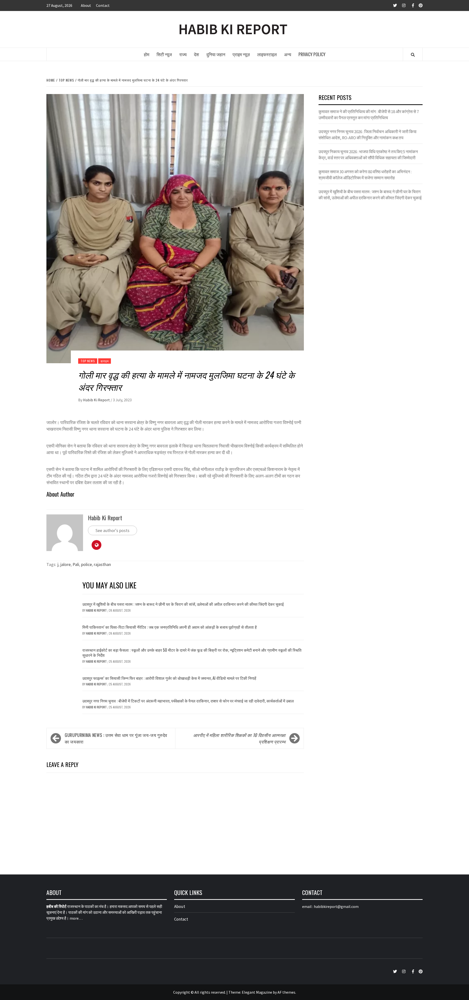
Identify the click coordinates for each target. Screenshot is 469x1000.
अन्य (287, 54)
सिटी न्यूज (164, 54)
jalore (65, 564)
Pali (76, 564)
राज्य (183, 54)
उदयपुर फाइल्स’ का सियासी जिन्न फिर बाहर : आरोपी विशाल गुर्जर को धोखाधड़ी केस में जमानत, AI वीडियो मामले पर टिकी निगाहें (169, 678)
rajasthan (102, 564)
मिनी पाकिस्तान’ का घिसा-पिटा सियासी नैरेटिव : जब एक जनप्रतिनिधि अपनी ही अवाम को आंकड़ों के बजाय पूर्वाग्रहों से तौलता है (169, 627)
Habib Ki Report (97, 399)
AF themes (286, 992)
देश (196, 54)
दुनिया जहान (215, 54)
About (86, 5)
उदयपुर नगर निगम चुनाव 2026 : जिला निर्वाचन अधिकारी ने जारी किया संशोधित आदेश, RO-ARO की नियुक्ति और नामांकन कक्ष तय (367, 135)
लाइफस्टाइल (267, 54)
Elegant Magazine (257, 992)
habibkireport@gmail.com (336, 906)
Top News (88, 361)
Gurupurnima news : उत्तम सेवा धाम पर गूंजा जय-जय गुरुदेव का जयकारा (116, 738)
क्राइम (104, 361)
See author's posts (112, 530)
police (86, 564)
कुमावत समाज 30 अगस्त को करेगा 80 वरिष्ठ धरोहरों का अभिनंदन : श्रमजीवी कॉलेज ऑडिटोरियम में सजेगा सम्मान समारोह (365, 175)
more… (76, 918)
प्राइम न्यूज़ (241, 54)
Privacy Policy (311, 54)
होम (146, 54)
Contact (103, 5)
